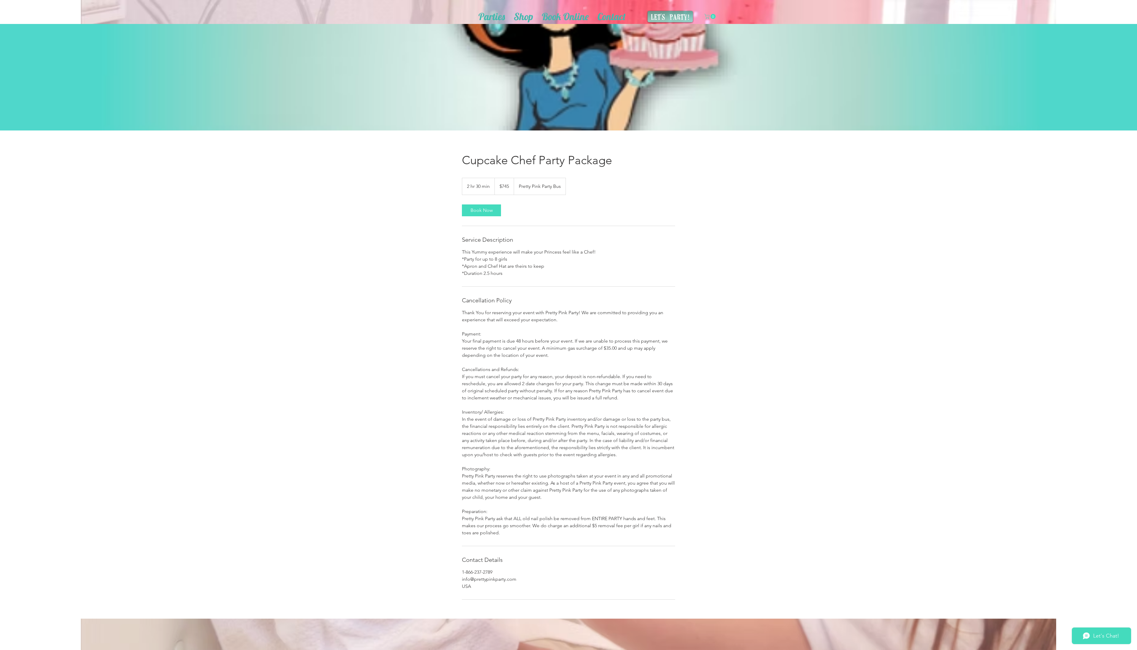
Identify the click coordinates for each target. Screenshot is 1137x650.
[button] (710, 16)
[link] (481, 210)
